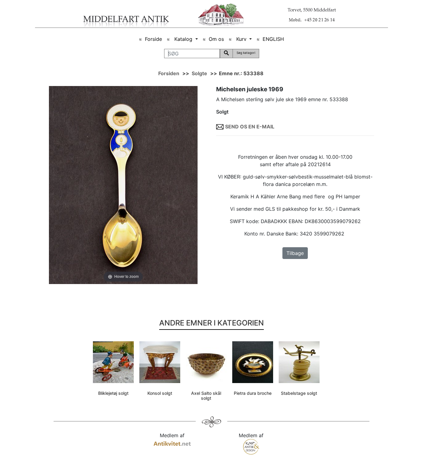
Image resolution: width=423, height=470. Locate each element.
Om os (216, 39)
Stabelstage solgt (299, 393)
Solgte (199, 73)
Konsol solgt (159, 393)
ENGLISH (273, 39)
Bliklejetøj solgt (113, 393)
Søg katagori (246, 52)
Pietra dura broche (253, 393)
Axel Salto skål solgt (206, 395)
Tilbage (295, 253)
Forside (153, 39)
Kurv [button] (241, 39)
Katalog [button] (183, 39)
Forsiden (168, 73)
